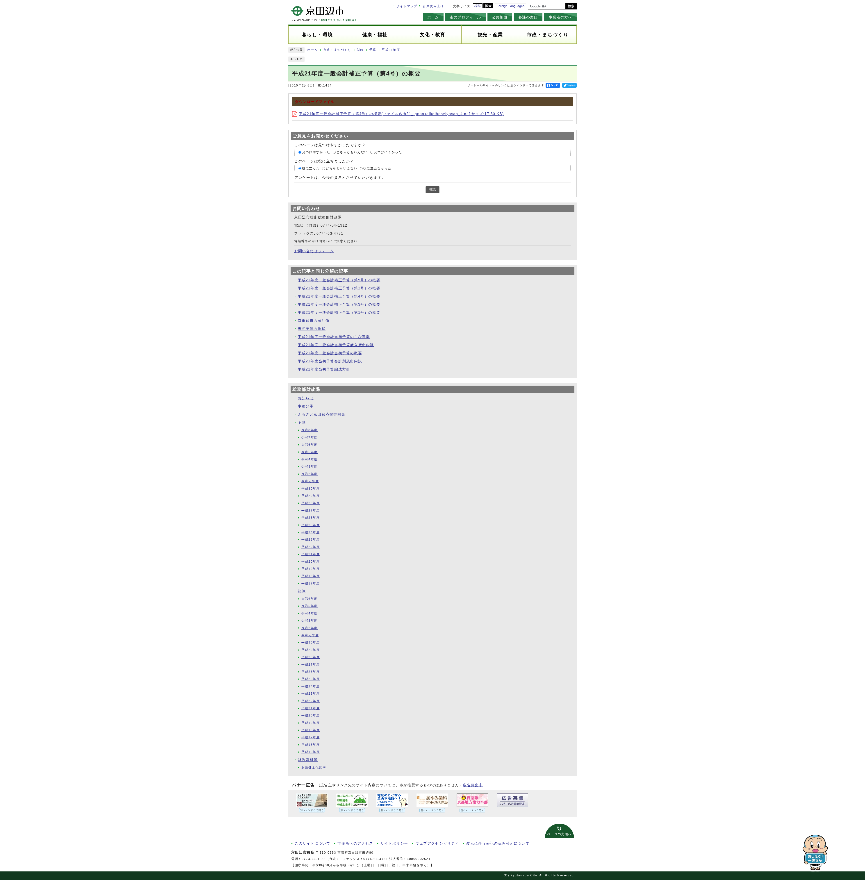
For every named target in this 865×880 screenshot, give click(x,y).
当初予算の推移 (312, 329)
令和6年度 (309, 444)
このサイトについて (312, 843)
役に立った (311, 168)
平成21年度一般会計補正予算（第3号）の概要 (339, 304)
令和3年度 (309, 466)
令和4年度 (309, 459)
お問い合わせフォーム (314, 251)
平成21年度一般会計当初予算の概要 (330, 353)
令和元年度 (310, 481)
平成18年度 (310, 576)
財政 (360, 50)
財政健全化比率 (313, 767)
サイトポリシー (394, 843)
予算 (372, 50)
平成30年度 (310, 488)
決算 (302, 591)
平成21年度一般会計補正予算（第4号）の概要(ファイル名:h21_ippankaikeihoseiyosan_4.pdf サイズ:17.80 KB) (401, 114)
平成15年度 (310, 752)
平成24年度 (310, 532)
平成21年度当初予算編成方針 (324, 369)
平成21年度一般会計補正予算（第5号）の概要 (339, 280)
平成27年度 (310, 510)
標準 (477, 6)
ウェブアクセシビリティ (437, 843)
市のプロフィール (465, 17)
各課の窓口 (528, 17)
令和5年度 (309, 452)
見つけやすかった (316, 152)
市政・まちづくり (337, 50)
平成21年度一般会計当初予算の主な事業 (334, 337)
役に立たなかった (377, 168)
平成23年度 (310, 539)
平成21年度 (391, 50)
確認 (432, 189)
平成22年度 (310, 547)
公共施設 (500, 17)
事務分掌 (306, 406)
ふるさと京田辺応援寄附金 (321, 414)
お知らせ (306, 398)
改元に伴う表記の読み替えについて (498, 843)
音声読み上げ (433, 6)
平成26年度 (310, 517)
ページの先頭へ (559, 834)
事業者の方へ (560, 17)
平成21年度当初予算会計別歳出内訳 (330, 361)
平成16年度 (310, 744)
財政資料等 (308, 760)
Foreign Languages (510, 6)
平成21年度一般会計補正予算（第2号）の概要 (339, 288)
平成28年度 (310, 503)
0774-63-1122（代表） (321, 859)
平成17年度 (310, 583)
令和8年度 (309, 430)
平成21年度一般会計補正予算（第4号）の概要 (339, 296)
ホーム (433, 17)
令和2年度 (309, 474)
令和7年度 (309, 437)
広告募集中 (473, 785)
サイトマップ (406, 6)
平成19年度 (310, 569)
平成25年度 (310, 525)
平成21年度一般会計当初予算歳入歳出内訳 (336, 345)
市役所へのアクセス (355, 843)
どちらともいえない (352, 152)
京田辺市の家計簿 (314, 321)
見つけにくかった (388, 152)
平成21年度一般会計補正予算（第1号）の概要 (339, 312)
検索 (571, 6)
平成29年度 (310, 496)
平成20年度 (310, 561)
